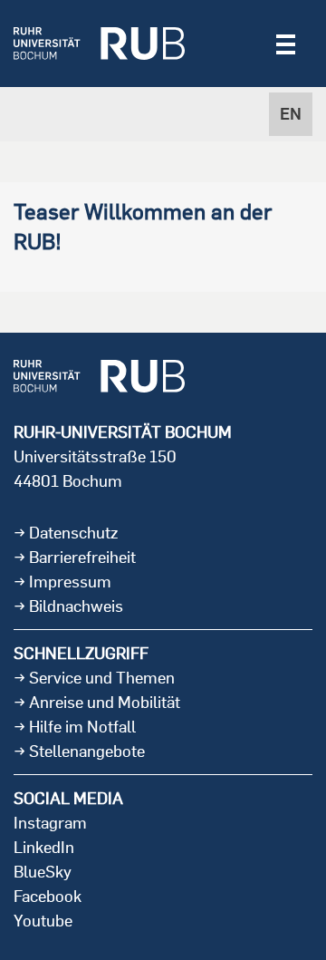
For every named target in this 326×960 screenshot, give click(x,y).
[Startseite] (99, 43)
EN (291, 113)
